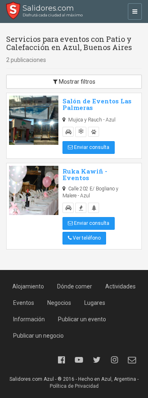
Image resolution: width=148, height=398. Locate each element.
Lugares (94, 303)
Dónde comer (74, 286)
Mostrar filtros (76, 81)
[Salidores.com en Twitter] (96, 360)
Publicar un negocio (38, 335)
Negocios (59, 303)
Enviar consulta (91, 147)
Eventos (23, 303)
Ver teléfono (86, 238)
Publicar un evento (82, 319)
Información (29, 319)
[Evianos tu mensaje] (132, 360)
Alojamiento (28, 286)
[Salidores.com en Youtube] (79, 360)
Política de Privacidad (74, 386)
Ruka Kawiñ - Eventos (84, 174)
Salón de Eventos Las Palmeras (97, 104)
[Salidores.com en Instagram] (114, 360)
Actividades (120, 286)
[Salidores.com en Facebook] (61, 360)
